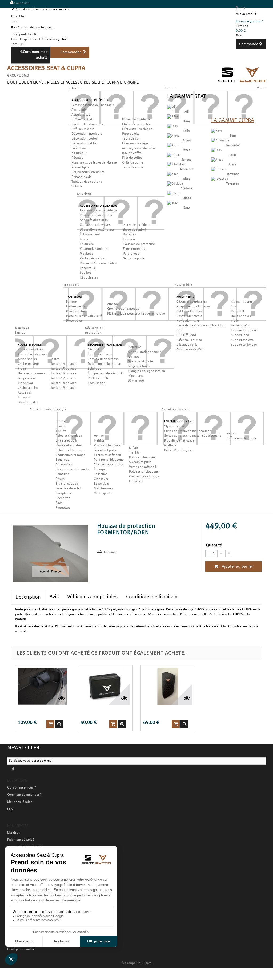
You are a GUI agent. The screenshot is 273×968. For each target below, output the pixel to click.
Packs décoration (92, 258)
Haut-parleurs (241, 316)
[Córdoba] (175, 183)
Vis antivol (25, 383)
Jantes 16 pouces (63, 373)
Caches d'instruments (87, 124)
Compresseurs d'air (189, 349)
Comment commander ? (24, 795)
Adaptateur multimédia (193, 306)
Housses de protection (139, 244)
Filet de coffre (132, 158)
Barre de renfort (134, 229)
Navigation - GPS (187, 321)
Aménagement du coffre (139, 148)
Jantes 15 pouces (63, 368)
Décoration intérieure (86, 134)
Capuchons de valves (95, 225)
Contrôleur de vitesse (103, 359)
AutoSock (25, 392)
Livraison (13, 832)
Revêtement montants (96, 215)
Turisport (24, 397)
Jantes (55, 359)
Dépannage (135, 376)
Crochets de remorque (123, 309)
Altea (186, 179)
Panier (240, 8)
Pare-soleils (130, 134)
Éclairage (94, 368)
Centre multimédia (189, 316)
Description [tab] (28, 597)
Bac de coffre (132, 153)
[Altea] (172, 174)
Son (233, 306)
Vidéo (235, 321)
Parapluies (63, 493)
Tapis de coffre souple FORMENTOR (41, 712)
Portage (71, 301)
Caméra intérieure (244, 330)
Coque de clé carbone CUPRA (165, 712)
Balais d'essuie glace (178, 450)
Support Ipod (240, 335)
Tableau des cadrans (86, 181)
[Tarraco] (174, 155)
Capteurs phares (100, 354)
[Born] (216, 131)
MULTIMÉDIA (185, 297)
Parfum (231, 433)
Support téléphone (244, 345)
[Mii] (171, 107)
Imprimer (110, 552)
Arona (187, 140)
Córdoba (186, 188)
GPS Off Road (186, 335)
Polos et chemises (68, 436)
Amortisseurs (27, 359)
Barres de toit (76, 311)
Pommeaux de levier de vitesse (94, 162)
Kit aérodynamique (93, 249)
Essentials (101, 483)
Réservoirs (87, 268)
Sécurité (93, 349)
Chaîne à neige (28, 388)
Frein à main (80, 148)
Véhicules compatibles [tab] (92, 597)
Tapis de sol (130, 138)
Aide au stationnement (144, 352)
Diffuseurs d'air (82, 129)
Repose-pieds (81, 177)
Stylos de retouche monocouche (187, 431)
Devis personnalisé (21, 949)
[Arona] (173, 135)
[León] (172, 126)
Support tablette (242, 340)
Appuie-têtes (80, 114)
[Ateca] (173, 145)
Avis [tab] (54, 597)
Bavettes (129, 234)
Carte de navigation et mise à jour (201, 325)
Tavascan (232, 183)
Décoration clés (187, 345)
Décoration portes (84, 138)
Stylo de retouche (176, 426)
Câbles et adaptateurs (191, 301)
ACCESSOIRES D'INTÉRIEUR (89, 100)
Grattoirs (170, 445)
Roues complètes (30, 349)
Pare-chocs (131, 253)
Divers (60, 479)
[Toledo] (173, 193)
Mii (186, 112)
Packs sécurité (98, 378)
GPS (179, 330)
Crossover (101, 479)
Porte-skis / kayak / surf (84, 316)
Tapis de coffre (133, 167)
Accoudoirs (79, 110)
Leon (233, 155)
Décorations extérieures (97, 229)
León (186, 131)
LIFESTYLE (61, 421)
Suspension (26, 378)
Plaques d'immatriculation (99, 263)
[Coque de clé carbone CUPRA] (167, 686)
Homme (60, 426)
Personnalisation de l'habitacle (92, 105)
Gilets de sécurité (140, 361)
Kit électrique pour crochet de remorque (136, 313)
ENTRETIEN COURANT (178, 421)
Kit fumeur (78, 153)
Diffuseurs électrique (242, 438)
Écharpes (62, 459)
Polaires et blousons (70, 450)
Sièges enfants (139, 366)
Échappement (90, 234)
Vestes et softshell (68, 445)
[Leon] (216, 150)
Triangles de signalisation (146, 371)
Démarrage (136, 380)
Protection (135, 347)
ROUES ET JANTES (30, 345)
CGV (10, 809)
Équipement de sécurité (105, 373)
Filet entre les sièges (137, 129)
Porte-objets (80, 167)
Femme (99, 436)
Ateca (186, 150)
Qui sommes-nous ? (21, 787)
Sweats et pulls (66, 440)
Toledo (186, 198)
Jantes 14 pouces (63, 364)
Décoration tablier (84, 143)
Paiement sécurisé (20, 840)
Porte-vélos (74, 320)
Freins (22, 368)
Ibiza (186, 121)
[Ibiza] (172, 116)
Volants (76, 186)
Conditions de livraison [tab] (152, 597)
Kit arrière (87, 244)
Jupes (84, 239)
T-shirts (60, 431)
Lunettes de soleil (68, 488)
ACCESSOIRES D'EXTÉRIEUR (98, 206)
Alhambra (186, 169)
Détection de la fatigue (104, 364)
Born (233, 135)
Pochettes (62, 498)
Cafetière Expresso (189, 340)
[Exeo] (172, 203)
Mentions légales (19, 802)
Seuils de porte (134, 258)
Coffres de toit (76, 306)
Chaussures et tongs (70, 455)
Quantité (214, 545)
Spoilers (85, 273)
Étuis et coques (66, 483)
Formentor (233, 145)
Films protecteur (134, 249)
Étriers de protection (137, 124)
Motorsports (102, 493)
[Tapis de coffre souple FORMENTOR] (42, 686)
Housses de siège (135, 143)
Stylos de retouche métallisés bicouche (192, 436)
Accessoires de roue (32, 354)
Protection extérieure (137, 225)
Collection (100, 474)
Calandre (129, 239)
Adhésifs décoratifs (94, 220)
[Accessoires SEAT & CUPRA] (242, 83)
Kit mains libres (241, 301)
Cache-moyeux (28, 364)
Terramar (233, 174)
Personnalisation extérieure (98, 210)
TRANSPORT (74, 297)
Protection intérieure (136, 119)
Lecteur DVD (240, 325)
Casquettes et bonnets (72, 469)
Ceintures (62, 474)
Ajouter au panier (237, 567)
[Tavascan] (219, 179)
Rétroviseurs (89, 277)
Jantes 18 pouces (63, 383)
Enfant (133, 448)
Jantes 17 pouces (63, 378)
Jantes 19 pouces (63, 388)
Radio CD (237, 311)
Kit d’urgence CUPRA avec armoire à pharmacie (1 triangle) (103, 712)
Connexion (21, 3)
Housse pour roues (31, 373)
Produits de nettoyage (179, 440)
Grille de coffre (132, 162)
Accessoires (63, 464)
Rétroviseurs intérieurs (87, 172)
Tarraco (186, 159)
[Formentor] (220, 140)
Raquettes (62, 507)
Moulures (86, 253)
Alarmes (133, 356)
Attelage (113, 304)
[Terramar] (219, 169)
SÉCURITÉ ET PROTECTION (105, 345)
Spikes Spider (28, 402)
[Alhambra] (176, 164)
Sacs (58, 503)
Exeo (186, 207)
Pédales (77, 158)
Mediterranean (104, 488)
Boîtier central (81, 119)
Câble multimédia (189, 311)
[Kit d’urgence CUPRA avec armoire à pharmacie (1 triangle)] (105, 686)
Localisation (96, 383)
